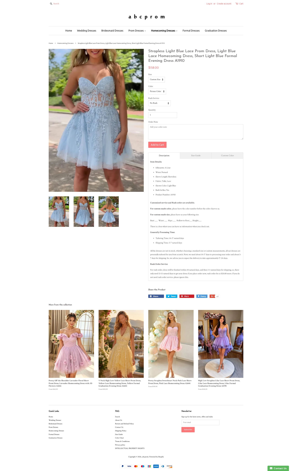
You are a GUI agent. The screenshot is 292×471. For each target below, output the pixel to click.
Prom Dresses (136, 30)
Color (150, 86)
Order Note (153, 122)
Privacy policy (120, 445)
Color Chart (119, 438)
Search (117, 417)
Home (68, 30)
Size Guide (119, 434)
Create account (224, 3)
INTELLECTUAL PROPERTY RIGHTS (129, 448)
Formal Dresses (191, 30)
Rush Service (153, 98)
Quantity (152, 110)
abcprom (145, 457)
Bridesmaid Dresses (112, 30)
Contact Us (119, 427)
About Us (118, 420)
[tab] (164, 155)
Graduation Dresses (216, 30)
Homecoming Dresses (163, 30)
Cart (241, 3)
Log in (209, 3)
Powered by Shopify (156, 457)
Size (150, 74)
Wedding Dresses (86, 30)
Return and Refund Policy (124, 424)
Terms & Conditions (122, 441)
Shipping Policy (120, 431)
